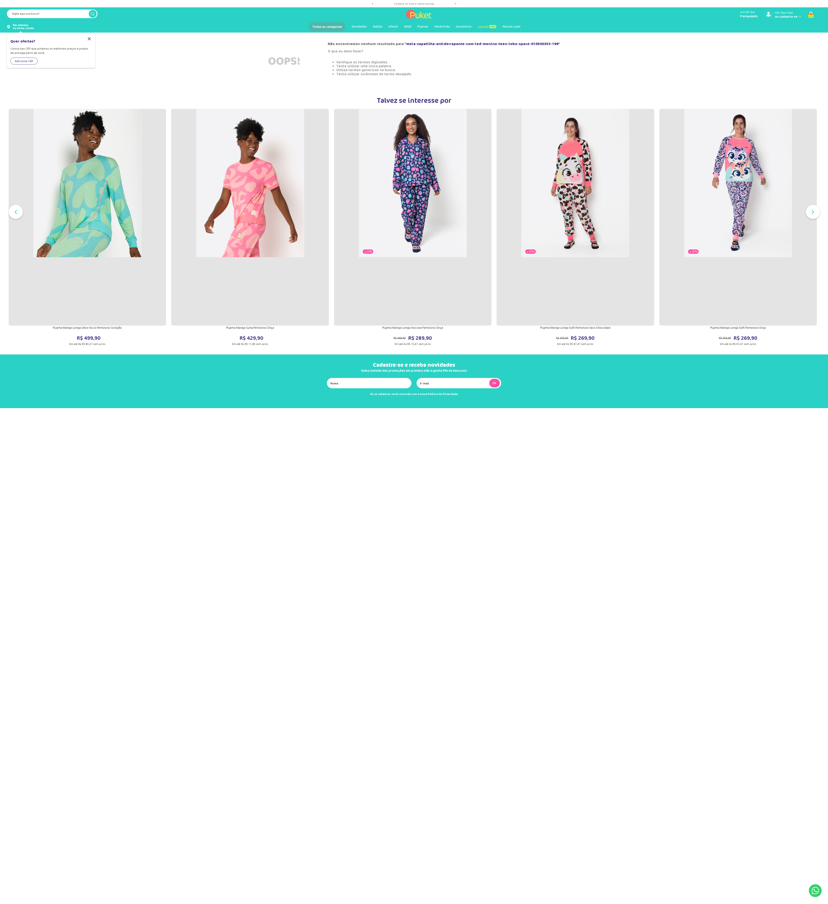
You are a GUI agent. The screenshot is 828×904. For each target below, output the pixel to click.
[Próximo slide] (455, 3)
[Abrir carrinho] (811, 14)
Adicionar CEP (24, 61)
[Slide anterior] (372, 3)
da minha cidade (23, 27)
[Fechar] (89, 39)
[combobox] (52, 14)
